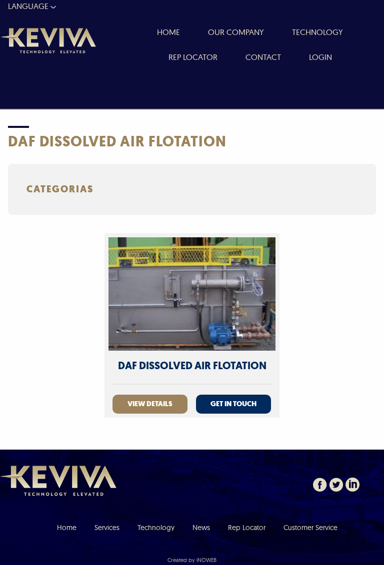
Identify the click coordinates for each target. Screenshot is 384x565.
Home (66, 527)
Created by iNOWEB (192, 560)
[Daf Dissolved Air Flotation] (192, 293)
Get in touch (233, 404)
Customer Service (311, 527)
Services (107, 527)
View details (150, 404)
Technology (156, 527)
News (201, 527)
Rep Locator (247, 527)
